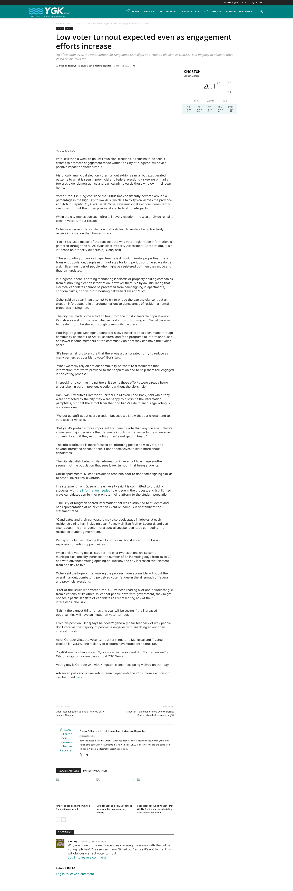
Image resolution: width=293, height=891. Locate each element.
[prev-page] (58, 819)
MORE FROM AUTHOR (95, 770)
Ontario (79, 23)
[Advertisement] (115, 689)
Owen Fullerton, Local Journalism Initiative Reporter (85, 65)
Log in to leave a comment (87, 857)
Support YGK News (239, 11)
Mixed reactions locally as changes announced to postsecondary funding (114, 809)
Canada (69, 23)
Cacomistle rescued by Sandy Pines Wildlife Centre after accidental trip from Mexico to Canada (155, 809)
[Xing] (88, 755)
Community (188, 11)
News (148, 11)
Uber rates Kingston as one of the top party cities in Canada (80, 713)
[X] (82, 755)
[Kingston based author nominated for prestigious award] (74, 790)
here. (79, 677)
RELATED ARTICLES (68, 770)
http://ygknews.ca (87, 736)
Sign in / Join (256, 2)
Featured (166, 11)
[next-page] (63, 819)
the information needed (93, 490)
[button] (261, 11)
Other (213, 11)
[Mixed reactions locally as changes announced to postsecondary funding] (114, 790)
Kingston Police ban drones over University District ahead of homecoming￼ (150, 713)
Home (136, 11)
